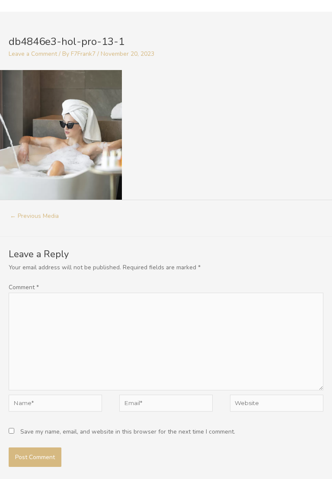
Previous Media (34, 216)
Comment (24, 287)
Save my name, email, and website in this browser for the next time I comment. (127, 432)
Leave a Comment (33, 54)
